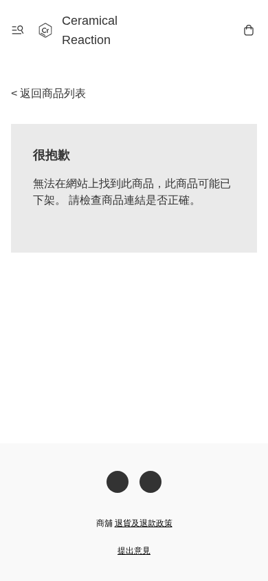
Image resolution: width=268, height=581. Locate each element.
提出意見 (134, 551)
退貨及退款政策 (143, 523)
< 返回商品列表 (48, 93)
